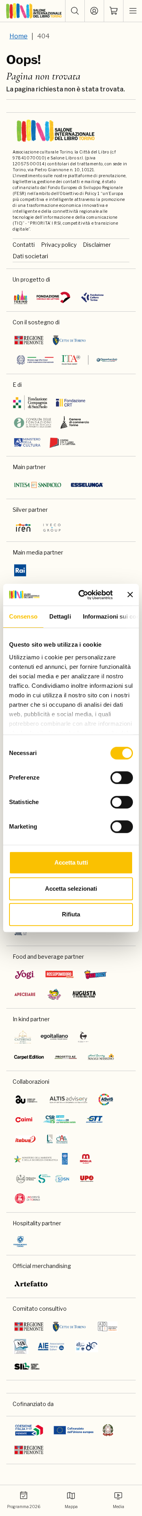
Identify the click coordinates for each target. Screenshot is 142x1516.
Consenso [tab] (23, 616)
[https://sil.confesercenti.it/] (27, 1366)
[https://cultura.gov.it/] (27, 442)
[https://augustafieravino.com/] (84, 994)
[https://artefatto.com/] (31, 1283)
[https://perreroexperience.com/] (83, 1037)
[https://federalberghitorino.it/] (20, 1241)
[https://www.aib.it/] (21, 1346)
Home (18, 36)
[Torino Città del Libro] (21, 297)
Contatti (24, 244)
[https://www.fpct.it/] (92, 297)
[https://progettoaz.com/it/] (65, 1056)
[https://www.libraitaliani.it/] (86, 1346)
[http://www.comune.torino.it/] (69, 340)
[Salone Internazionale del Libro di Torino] (34, 11)
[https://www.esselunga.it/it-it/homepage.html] (87, 484)
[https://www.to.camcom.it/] (75, 422)
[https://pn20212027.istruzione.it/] (29, 1430)
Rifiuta (71, 914)
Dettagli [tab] (60, 616)
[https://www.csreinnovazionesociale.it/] (59, 1119)
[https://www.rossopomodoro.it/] (59, 974)
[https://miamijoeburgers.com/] (54, 994)
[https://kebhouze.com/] (95, 974)
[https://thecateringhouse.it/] (23, 1037)
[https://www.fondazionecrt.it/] (70, 402)
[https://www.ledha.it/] (57, 1139)
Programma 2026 (23, 1506)
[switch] (121, 777)
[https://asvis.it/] (106, 1099)
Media (118, 1506)
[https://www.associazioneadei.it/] (107, 1326)
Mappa (71, 1506)
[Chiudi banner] (130, 595)
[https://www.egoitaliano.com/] (54, 1037)
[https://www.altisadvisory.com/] (68, 1099)
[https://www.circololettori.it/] (53, 297)
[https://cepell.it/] (62, 442)
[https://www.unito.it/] (27, 1198)
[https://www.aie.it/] (51, 1346)
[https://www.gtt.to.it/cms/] (94, 1119)
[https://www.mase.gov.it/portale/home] (42, 1158)
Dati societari (30, 256)
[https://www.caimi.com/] (24, 1119)
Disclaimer (97, 244)
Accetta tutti (71, 862)
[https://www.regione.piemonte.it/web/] (29, 340)
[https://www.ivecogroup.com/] (52, 527)
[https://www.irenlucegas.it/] (23, 527)
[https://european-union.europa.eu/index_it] (73, 1430)
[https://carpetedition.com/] (30, 1056)
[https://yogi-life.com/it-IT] (25, 974)
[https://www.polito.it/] (42, 1178)
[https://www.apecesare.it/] (25, 994)
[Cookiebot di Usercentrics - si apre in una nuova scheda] (83, 595)
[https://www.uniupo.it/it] (86, 1178)
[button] (74, 11)
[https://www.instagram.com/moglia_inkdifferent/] (85, 1158)
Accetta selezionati (71, 888)
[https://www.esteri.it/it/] (67, 359)
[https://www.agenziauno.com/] (26, 1099)
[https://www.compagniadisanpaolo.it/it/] (30, 402)
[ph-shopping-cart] (113, 11)
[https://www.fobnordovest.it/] (32, 422)
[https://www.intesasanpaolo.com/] (38, 484)
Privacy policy (59, 244)
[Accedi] (94, 11)
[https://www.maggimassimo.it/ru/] (101, 1056)
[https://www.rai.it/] (20, 570)
